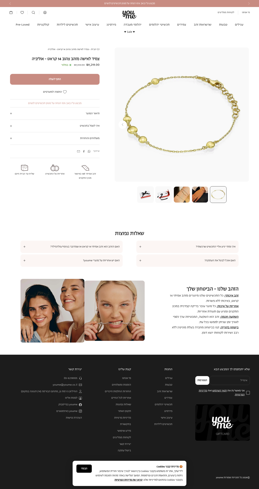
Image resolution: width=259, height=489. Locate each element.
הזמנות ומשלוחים (121, 385)
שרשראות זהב (202, 25)
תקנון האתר (124, 411)
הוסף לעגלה (55, 79)
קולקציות (43, 25)
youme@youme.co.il (65, 385)
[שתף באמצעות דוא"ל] (78, 151)
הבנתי (84, 468)
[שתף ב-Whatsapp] (89, 151)
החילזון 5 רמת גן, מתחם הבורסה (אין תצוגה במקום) (49, 391)
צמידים (181, 25)
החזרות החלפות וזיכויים (118, 391)
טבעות (223, 25)
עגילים (239, 25)
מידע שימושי (124, 431)
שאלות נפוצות (123, 404)
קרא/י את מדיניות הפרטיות (128, 480)
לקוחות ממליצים (226, 12)
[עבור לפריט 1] (218, 194)
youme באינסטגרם (66, 411)
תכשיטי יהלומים (159, 25)
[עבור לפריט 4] (163, 194)
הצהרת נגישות (74, 417)
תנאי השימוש (219, 390)
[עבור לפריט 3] (181, 194)
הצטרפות (202, 380)
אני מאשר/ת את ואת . (222, 392)
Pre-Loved (23, 25)
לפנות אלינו (71, 398)
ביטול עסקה (124, 450)
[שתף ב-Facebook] (83, 151)
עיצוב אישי (92, 25)
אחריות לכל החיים (121, 398)
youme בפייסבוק (67, 404)
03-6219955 (70, 378)
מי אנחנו (246, 12)
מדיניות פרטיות (122, 417)
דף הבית (95, 49)
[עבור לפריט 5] (145, 194)
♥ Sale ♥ (129, 32)
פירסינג (111, 25)
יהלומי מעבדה (132, 25)
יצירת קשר (125, 444)
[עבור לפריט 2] (200, 194)
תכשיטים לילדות (67, 25)
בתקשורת (125, 424)
